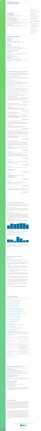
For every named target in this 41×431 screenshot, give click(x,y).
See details (23, 42)
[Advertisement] (18, 31)
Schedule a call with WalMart (10, 211)
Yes (24, 422)
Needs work (26, 422)
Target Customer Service (32, 32)
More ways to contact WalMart (33, 19)
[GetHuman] (3, 1)
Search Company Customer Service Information (2, 5)
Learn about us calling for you (10, 79)
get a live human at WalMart (13, 20)
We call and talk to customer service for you (34, 12)
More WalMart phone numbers (33, 14)
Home (1, 3)
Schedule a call (13, 23)
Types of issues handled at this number (34, 17)
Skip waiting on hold (32, 13)
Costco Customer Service (32, 33)
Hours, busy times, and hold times (33, 16)
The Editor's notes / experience (33, 18)
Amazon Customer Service (33, 31)
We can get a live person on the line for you (14, 81)
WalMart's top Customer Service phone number (35, 11)
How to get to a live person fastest (33, 15)
